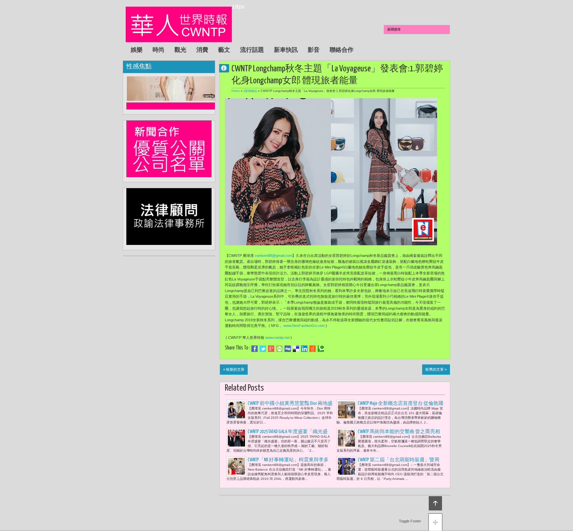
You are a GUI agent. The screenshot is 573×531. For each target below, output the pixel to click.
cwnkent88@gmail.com (273, 256)
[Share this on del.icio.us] (296, 348)
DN (226, 67)
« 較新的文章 (233, 369)
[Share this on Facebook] (254, 348)
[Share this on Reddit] (312, 348)
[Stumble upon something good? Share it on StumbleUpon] (279, 348)
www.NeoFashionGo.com (304, 326)
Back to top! (435, 503)
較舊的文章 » (436, 369)
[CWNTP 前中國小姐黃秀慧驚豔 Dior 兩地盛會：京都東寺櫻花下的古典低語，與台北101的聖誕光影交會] (236, 410)
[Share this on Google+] (271, 348)
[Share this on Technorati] (321, 348)
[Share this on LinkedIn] (304, 348)
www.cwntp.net (277, 338)
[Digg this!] (288, 348)
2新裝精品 (250, 91)
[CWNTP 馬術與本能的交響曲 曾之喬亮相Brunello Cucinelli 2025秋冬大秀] (346, 438)
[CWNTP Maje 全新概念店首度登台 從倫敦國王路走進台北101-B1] (346, 410)
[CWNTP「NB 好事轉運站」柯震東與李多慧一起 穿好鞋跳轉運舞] (236, 466)
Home (235, 91)
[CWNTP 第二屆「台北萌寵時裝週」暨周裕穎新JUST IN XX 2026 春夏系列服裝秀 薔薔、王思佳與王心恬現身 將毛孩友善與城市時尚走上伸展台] (346, 466)
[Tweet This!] (263, 348)
